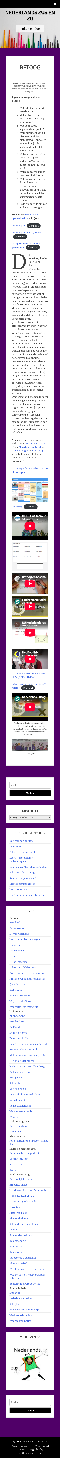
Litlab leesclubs (18, 962)
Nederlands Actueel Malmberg (27, 1066)
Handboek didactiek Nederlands (27, 1190)
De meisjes (15, 846)
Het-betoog (17, 506)
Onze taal (15, 1207)
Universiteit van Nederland (24, 1094)
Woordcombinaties (20, 1321)
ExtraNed (14, 1292)
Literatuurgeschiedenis (22, 1201)
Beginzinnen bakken (21, 841)
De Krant (14, 1027)
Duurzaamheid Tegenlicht (24, 1153)
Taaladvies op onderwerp (24, 1309)
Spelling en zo (17, 1089)
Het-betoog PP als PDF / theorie (26, 232)
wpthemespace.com (30, 1453)
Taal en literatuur (19, 995)
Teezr (12, 1170)
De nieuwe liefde (18, 1038)
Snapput (14, 1229)
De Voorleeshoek (19, 933)
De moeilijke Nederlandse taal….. (28, 867)
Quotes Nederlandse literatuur (27, 895)
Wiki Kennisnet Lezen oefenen (26, 1269)
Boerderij (37, 450)
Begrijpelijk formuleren (22, 1179)
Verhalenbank (17, 1100)
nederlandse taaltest (21, 1298)
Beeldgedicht (16, 922)
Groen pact (16, 1131)
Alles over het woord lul (23, 852)
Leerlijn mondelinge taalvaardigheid (21, 859)
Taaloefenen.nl (18, 1241)
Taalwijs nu (16, 1252)
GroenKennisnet (18, 1158)
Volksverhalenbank (20, 1105)
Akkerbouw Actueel (30, 447)
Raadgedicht (16, 1077)
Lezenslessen (17, 950)
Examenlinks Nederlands (23, 1049)
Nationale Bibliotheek (21, 1060)
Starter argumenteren (22, 883)
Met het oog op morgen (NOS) (27, 1055)
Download (34, 226)
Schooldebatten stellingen (24, 1224)
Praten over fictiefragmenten (26, 973)
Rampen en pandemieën (23, 878)
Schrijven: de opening (22, 872)
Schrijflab (14, 1304)
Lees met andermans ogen (24, 939)
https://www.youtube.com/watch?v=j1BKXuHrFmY (29, 675)
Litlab (12, 956)
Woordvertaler (17, 1117)
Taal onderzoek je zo (21, 1235)
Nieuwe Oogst (20, 450)
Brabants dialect (18, 1184)
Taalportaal (16, 1246)
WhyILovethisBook (20, 1001)
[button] (55, 4)
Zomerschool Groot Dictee (24, 1283)
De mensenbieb (18, 1032)
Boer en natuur (18, 1126)
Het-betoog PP (18, 226)
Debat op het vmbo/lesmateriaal (28, 1044)
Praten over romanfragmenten (27, 978)
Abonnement (17, 1016)
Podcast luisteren (19, 1072)
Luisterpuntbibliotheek (22, 967)
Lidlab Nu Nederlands (21, 1196)
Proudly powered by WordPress (29, 1446)
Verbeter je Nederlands (22, 1257)
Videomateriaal (18, 1263)
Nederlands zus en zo (30, 15)
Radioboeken (16, 990)
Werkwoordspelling (20, 1315)
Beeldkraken (16, 1021)
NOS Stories (16, 1164)
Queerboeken (17, 984)
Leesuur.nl (15, 945)
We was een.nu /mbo (21, 1111)
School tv (14, 1083)
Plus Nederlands (18, 1218)
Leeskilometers (18, 889)
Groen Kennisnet (36, 443)
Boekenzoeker (17, 928)
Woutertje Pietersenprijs (23, 1006)
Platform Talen (18, 1212)
